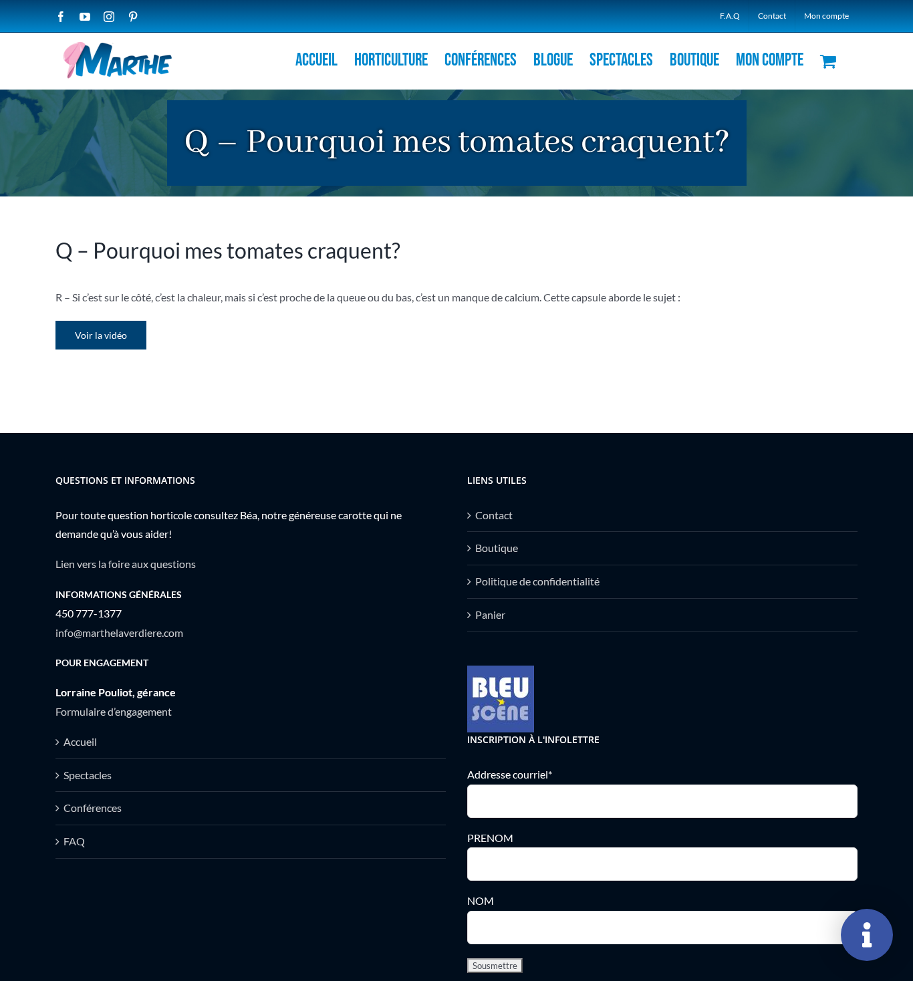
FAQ (74, 841)
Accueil (80, 741)
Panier (490, 614)
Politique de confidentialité (537, 581)
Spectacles (87, 774)
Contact (494, 515)
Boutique (496, 547)
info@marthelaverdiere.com (119, 632)
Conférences (92, 807)
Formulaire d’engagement (113, 711)
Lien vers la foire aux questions (125, 563)
